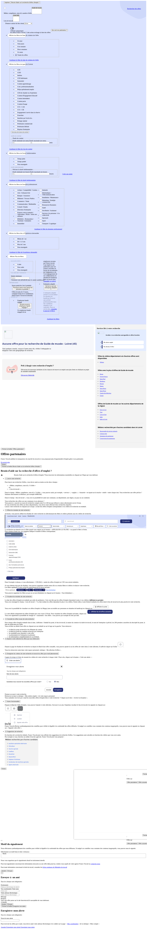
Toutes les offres (22, 55)
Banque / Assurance (23, 196)
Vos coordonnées (6, 889)
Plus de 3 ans (21, 244)
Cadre (19, 264)
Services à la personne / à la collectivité (51, 214)
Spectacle (45, 218)
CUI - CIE (20, 110)
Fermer (4, 464)
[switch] (12, 28)
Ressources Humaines (49, 205)
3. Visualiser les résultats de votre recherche (19, 596)
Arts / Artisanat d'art (23, 193)
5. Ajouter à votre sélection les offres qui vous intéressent (22, 639)
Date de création (17, 35)
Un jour (19, 41)
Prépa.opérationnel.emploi (25, 89)
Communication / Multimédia (26, 204)
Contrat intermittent (23, 98)
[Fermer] (1, 840)
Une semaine (21, 46)
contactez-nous (95, 864)
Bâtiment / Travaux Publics (25, 198)
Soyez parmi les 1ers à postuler (21, 285)
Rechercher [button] (134, 9)
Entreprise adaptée (49, 284)
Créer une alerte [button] (67, 174)
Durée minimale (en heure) (21, 172)
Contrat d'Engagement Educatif (27, 96)
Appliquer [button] (24, 60)
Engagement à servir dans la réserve (28, 112)
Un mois (20, 52)
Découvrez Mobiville (27, 375)
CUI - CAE (21, 107)
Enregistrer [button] (27, 927)
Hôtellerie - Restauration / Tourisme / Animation (25, 220)
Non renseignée (22, 164)
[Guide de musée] (37, 8)
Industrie (45, 190)
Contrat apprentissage (24, 84)
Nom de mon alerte (7, 918)
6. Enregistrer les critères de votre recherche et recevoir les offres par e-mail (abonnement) (32, 653)
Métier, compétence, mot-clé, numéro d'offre (18, 13)
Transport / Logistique (49, 223)
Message (3, 897)
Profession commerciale (24, 124)
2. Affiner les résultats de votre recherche (18, 510)
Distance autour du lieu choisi (14, 23)
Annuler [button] (10, 927)
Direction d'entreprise (24, 210)
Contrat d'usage (22, 104)
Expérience (17, 233)
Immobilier (20, 223)
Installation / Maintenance (50, 197)
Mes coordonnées (72, 924)
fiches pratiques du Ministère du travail (55, 867)
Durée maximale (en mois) (37, 141)
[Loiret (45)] (16, 15)
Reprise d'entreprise (23, 129)
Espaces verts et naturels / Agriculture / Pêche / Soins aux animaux (27, 214)
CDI (18, 70)
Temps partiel (21, 161)
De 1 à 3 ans (21, 241)
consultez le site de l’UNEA (50, 310)
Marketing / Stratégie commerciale (48, 201)
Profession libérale (23, 126)
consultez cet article (49, 281)
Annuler (4, 871)
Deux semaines (22, 49)
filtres (17, 256)
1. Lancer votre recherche (13, 478)
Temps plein (21, 159)
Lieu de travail (8, 21)
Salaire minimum (16, 276)
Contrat (17, 64)
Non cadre (20, 267)
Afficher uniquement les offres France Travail (30, 31)
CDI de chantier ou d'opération (27, 93)
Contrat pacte (21, 101)
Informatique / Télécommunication (48, 194)
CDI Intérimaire (22, 78)
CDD (19, 72)
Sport (44, 221)
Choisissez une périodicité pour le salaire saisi (25, 280)
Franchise (20, 115)
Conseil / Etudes (22, 207)
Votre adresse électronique (9, 893)
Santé (44, 208)
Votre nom (15, 889)
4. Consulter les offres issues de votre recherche (20, 619)
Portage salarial (22, 121)
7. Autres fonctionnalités (13, 701)
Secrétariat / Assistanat (49, 210)
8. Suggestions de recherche (14, 731)
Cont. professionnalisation (25, 86)
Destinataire (4, 885)
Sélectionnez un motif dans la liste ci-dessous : (15, 852)
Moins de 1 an (21, 239)
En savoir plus (5, 462)
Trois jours (20, 44)
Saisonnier (20, 81)
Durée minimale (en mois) (20, 141)
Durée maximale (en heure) (38, 172)
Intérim (19, 75)
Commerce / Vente (23, 201)
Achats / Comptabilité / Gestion (27, 190)
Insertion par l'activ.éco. (24, 118)
